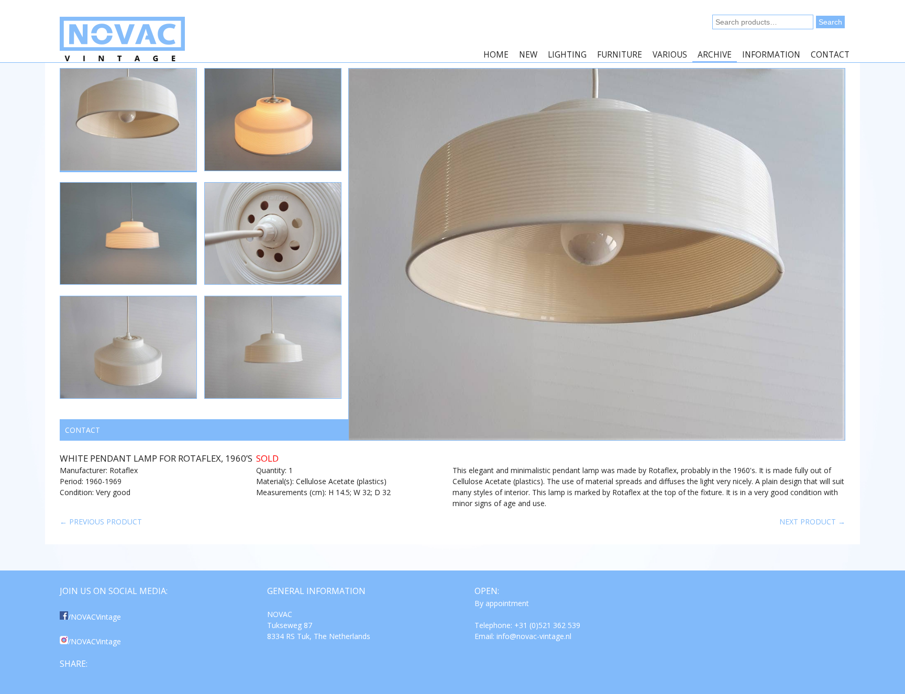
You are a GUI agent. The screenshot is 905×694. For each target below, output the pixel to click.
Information (771, 54)
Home (496, 54)
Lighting (567, 54)
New (528, 54)
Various (670, 54)
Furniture (619, 54)
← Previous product (101, 522)
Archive (715, 54)
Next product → (812, 522)
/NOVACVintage (94, 617)
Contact (830, 54)
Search (830, 22)
